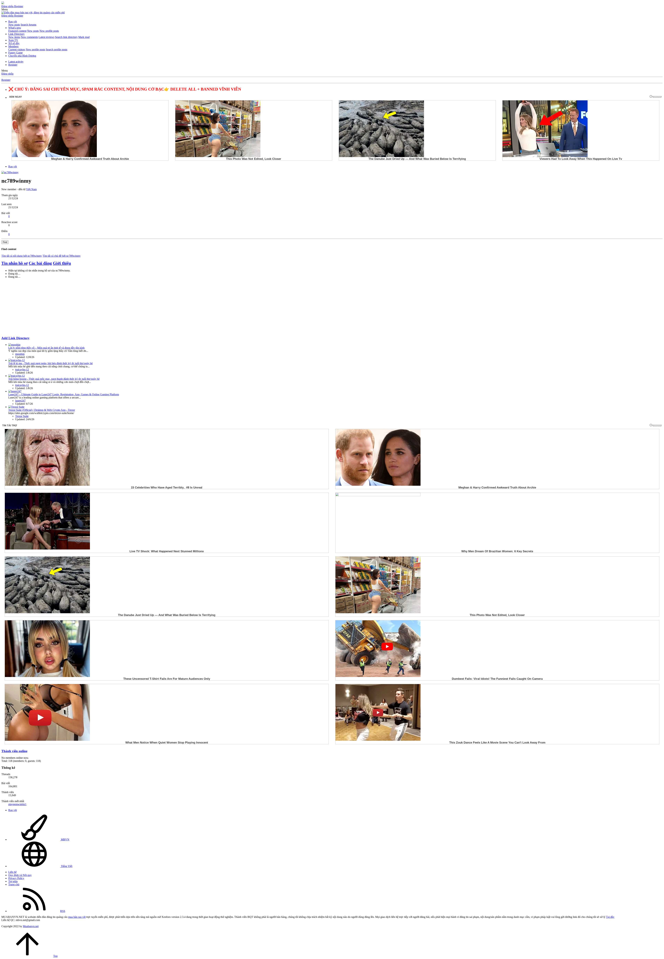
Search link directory (66, 37)
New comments (29, 37)
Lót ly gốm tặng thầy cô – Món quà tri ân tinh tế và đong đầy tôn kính (46, 347)
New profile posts (49, 30)
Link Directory (16, 33)
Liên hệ (12, 872)
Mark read (84, 37)
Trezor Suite (22, 416)
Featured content (17, 30)
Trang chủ (13, 884)
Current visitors (16, 49)
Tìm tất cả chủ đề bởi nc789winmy (62, 255)
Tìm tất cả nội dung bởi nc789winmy (21, 255)
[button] (4, 9)
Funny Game (15, 52)
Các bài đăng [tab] (40, 263)
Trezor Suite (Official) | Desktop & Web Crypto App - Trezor (41, 409)
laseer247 (20, 400)
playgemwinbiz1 (17, 804)
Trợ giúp (13, 881)
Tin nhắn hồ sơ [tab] (14, 263)
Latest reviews (46, 37)
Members (13, 46)
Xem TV (13, 40)
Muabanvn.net (31, 926)
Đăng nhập (7, 73)
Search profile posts (56, 49)
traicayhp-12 (22, 369)
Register (12, 64)
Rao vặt (12, 21)
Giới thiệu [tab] (62, 263)
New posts (14, 24)
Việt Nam (31, 189)
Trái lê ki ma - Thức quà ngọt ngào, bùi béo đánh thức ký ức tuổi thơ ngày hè (50, 363)
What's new (14, 27)
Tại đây (610, 916)
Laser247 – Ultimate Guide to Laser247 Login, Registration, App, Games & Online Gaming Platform (63, 394)
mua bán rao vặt (77, 916)
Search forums (28, 24)
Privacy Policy (16, 878)
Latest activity (16, 61)
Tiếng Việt (66, 866)
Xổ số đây (14, 43)
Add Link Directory (15, 338)
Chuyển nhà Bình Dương (22, 55)
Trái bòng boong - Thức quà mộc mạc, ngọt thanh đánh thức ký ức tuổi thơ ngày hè (54, 378)
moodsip (20, 353)
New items (14, 37)
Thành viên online (14, 751)
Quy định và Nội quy (20, 875)
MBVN (64, 839)
